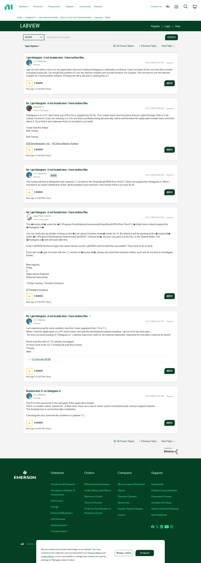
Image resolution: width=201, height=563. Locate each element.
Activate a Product (161, 502)
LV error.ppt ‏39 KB (41, 359)
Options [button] (169, 63)
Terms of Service (93, 502)
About (121, 490)
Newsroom (123, 502)
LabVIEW (98, 17)
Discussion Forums (48, 17)
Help (177, 26)
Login (167, 26)
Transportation (59, 531)
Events (121, 514)
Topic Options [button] (31, 46)
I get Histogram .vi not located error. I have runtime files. (55, 57)
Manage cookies (123, 553)
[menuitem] (24, 7)
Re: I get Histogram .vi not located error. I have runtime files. (57, 103)
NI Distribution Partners (97, 484)
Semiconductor (59, 525)
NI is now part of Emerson (131, 484)
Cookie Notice (47, 556)
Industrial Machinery (62, 512)
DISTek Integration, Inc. (38, 143)
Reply (170, 83)
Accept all (144, 553)
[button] (29, 83)
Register (155, 26)
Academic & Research (63, 484)
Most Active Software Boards (75, 17)
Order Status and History (97, 490)
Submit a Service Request (165, 508)
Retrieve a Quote (93, 496)
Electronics (57, 500)
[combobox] (104, 37)
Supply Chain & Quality (130, 508)
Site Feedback (159, 514)
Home (19, 17)
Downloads (157, 484)
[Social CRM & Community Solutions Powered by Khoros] (170, 450)
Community (30, 17)
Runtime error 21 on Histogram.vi (43, 391)
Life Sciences (58, 518)
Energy (54, 506)
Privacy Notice (95, 552)
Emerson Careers (127, 496)
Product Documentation (164, 490)
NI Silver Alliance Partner (65, 143)
